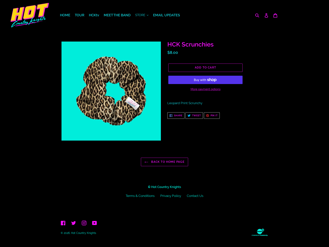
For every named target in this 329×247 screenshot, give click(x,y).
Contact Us (195, 196)
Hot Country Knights (83, 232)
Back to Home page (167, 162)
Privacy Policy (170, 196)
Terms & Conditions (140, 196)
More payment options (205, 89)
